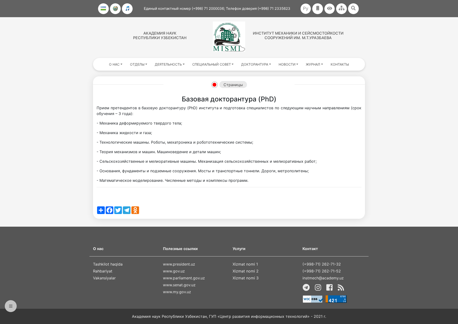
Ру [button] (305, 8)
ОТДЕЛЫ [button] (137, 64)
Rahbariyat (102, 271)
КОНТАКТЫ (340, 64)
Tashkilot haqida (108, 264)
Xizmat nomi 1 (245, 264)
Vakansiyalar (104, 278)
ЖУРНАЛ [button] (313, 64)
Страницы (233, 84)
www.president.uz (179, 264)
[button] (329, 8)
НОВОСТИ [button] (287, 64)
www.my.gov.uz (177, 291)
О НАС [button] (114, 64)
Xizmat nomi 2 (246, 271)
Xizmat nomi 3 (246, 278)
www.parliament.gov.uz (184, 278)
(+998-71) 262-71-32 (321, 264)
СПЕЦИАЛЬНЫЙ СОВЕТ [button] (211, 64)
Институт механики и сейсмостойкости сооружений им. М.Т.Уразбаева (298, 35)
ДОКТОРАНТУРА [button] (254, 64)
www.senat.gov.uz (179, 284)
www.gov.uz (174, 271)
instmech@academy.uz (323, 278)
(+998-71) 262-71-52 (321, 271)
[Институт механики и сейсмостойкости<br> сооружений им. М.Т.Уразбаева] (229, 36)
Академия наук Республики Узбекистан (160, 35)
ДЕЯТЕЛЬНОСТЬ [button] (168, 64)
